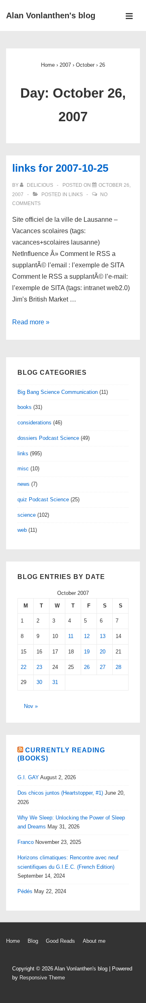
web (22, 530)
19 (87, 652)
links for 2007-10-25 (60, 168)
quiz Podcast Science (43, 499)
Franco (25, 842)
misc (23, 468)
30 (39, 682)
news (23, 484)
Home (13, 941)
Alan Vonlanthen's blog (50, 15)
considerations (34, 423)
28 (118, 667)
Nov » (31, 706)
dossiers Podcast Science (48, 438)
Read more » (30, 322)
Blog (33, 941)
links (76, 194)
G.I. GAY (28, 777)
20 (102, 652)
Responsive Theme (42, 978)
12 (87, 636)
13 (102, 636)
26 (87, 667)
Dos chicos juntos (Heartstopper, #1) (60, 793)
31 (55, 682)
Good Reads (60, 941)
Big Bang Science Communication (57, 392)
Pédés (24, 891)
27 (102, 667)
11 (70, 636)
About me (94, 941)
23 (39, 667)
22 (23, 667)
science (26, 515)
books (24, 407)
